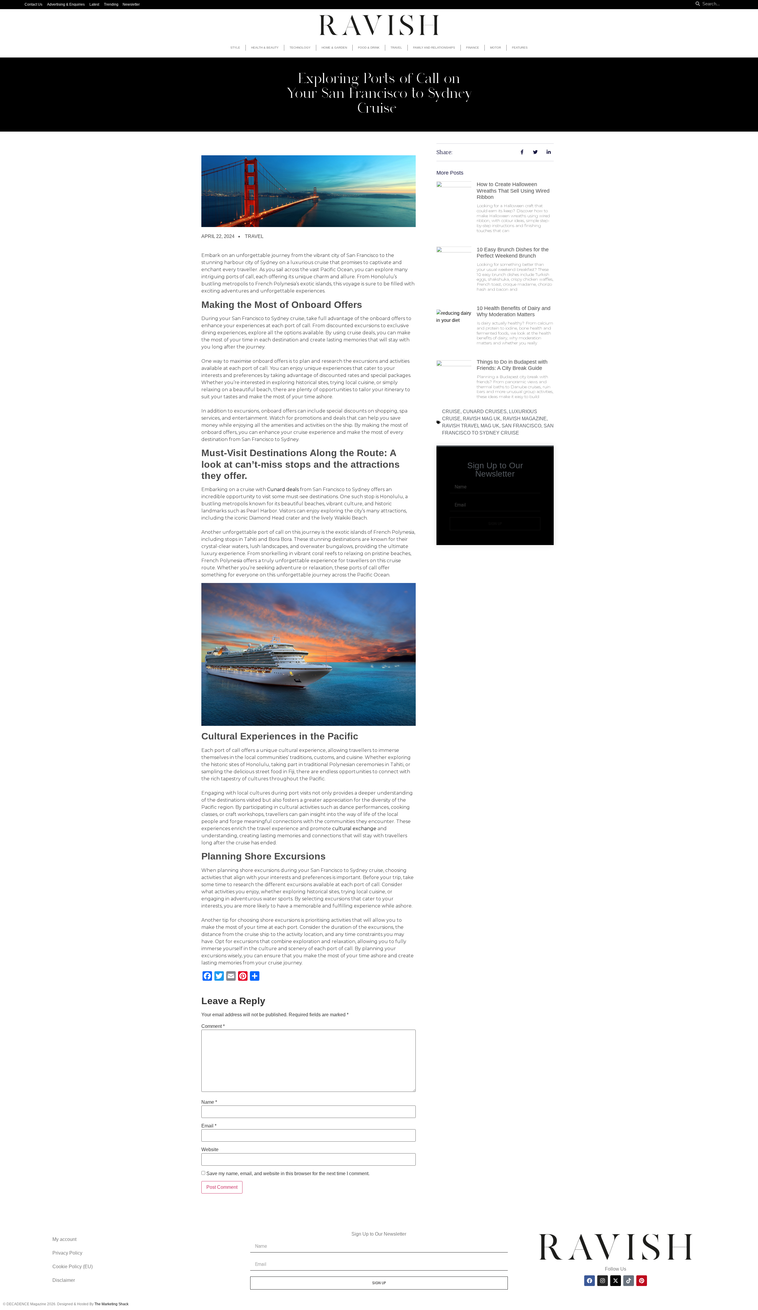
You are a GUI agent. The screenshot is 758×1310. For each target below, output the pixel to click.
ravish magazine (525, 418)
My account (64, 1239)
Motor (495, 47)
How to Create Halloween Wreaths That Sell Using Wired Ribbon (513, 190)
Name (209, 1102)
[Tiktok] (628, 1280)
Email (208, 1126)
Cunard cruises (485, 411)
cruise (451, 411)
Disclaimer (63, 1280)
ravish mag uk (481, 418)
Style (235, 47)
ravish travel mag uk (470, 425)
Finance (472, 47)
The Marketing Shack (111, 1304)
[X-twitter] (615, 1280)
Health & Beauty (265, 47)
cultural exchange (354, 828)
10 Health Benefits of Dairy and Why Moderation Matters (513, 311)
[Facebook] (589, 1280)
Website (210, 1149)
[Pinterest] (641, 1280)
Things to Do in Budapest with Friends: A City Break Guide (512, 365)
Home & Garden (334, 47)
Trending (111, 4)
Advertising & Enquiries (66, 4)
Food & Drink (369, 47)
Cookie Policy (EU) (72, 1266)
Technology (300, 47)
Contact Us (33, 4)
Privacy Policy (67, 1252)
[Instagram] (602, 1280)
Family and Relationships (434, 47)
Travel (396, 47)
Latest (94, 4)
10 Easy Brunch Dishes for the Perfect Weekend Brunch (513, 253)
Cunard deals (283, 489)
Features (520, 47)
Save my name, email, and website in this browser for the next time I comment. (288, 1173)
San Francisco (521, 425)
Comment (213, 1026)
